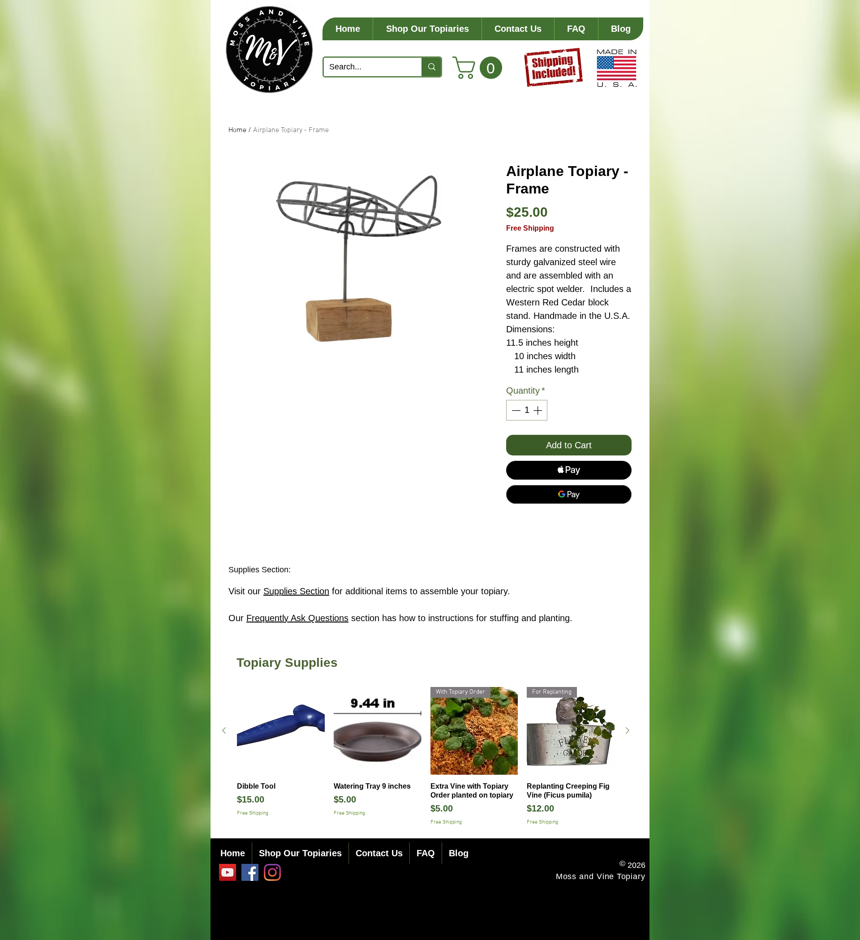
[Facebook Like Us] (249, 872)
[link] (479, 67)
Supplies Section (296, 591)
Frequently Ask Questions (297, 618)
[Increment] (538, 410)
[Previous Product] (224, 730)
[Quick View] (281, 731)
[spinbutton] (527, 410)
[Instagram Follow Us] (272, 872)
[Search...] (431, 67)
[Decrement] (515, 410)
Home (237, 130)
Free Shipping (530, 228)
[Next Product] (627, 730)
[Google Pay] (569, 494)
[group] (426, 757)
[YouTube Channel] (227, 872)
